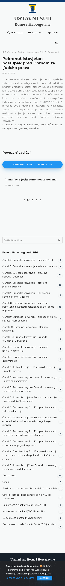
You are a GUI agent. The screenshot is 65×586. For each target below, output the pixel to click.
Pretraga (17, 33)
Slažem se (44, 578)
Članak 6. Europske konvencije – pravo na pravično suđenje (24, 284)
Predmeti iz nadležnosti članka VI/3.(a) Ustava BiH (29, 488)
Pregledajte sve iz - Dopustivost (32, 164)
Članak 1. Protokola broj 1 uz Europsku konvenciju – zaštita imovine (29, 369)
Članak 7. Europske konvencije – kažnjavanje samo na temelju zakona (26, 295)
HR (53, 33)
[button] (24, 200)
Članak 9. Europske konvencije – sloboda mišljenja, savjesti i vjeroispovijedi (29, 318)
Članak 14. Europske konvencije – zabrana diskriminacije (24, 359)
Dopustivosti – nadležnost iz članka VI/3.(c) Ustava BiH (29, 526)
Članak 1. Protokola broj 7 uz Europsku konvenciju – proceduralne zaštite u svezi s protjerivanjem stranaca (29, 421)
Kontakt (37, 33)
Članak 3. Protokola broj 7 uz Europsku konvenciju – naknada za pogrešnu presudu (29, 443)
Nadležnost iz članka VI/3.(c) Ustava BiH (24, 505)
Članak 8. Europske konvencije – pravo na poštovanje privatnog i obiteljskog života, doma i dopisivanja (28, 307)
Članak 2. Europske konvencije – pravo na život (27, 260)
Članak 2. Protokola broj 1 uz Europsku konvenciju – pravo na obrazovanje (29, 379)
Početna (9, 52)
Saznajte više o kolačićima (20, 578)
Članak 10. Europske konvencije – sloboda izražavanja (25, 329)
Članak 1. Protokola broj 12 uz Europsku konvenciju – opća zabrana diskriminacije (29, 467)
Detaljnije (13, 185)
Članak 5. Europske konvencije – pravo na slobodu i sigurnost (24, 274)
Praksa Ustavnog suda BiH (30, 52)
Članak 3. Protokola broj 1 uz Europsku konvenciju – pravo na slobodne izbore (29, 389)
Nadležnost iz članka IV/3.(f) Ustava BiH (23, 511)
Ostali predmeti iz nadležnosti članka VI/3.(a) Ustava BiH (26, 496)
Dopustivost (53, 52)
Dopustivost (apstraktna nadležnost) (22, 518)
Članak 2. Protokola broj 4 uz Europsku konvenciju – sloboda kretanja (29, 409)
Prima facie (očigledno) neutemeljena (30, 179)
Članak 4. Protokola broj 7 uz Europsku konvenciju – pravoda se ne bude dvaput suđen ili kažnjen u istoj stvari (29, 455)
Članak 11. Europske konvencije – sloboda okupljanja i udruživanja (24, 339)
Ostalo (5, 482)
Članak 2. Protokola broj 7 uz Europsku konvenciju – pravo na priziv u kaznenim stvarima (29, 433)
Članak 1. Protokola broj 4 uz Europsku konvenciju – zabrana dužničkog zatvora (29, 399)
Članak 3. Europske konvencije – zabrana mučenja (29, 266)
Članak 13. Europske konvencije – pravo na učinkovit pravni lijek (25, 349)
